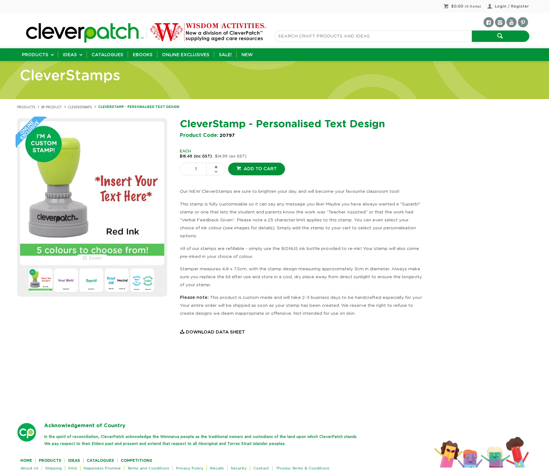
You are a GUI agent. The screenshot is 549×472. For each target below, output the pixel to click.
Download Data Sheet (215, 332)
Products (35, 55)
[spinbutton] (194, 169)
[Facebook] (489, 22)
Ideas (70, 55)
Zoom (95, 258)
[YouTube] (511, 22)
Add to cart (259, 169)
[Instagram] (500, 22)
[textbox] (373, 36)
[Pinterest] (523, 22)
